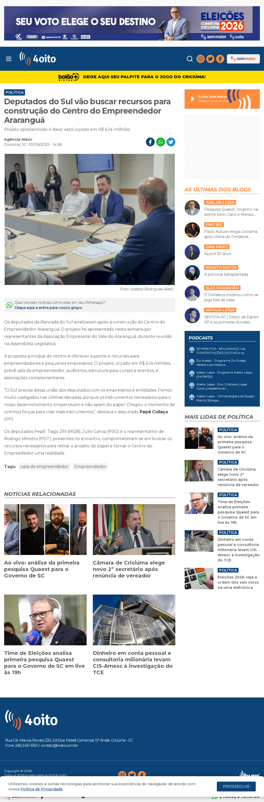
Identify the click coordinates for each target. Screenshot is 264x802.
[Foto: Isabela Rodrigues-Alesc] (89, 219)
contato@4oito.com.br (59, 745)
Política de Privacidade (41, 789)
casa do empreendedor (44, 466)
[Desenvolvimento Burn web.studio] (250, 775)
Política (14, 92)
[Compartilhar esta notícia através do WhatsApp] (160, 142)
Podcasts (201, 338)
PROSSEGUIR (236, 786)
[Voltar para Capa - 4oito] (52, 59)
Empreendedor (90, 466)
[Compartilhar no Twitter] (171, 142)
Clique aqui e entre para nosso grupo (48, 307)
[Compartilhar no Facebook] (150, 142)
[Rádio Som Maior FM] (243, 58)
